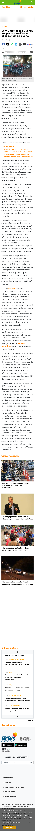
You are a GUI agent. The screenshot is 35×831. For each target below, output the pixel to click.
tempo (11, 288)
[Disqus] (17, 616)
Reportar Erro (10, 796)
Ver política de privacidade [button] (12, 822)
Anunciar (7, 782)
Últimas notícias (27, 7)
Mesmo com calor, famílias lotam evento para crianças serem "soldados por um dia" (17, 711)
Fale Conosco (9, 792)
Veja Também (10, 456)
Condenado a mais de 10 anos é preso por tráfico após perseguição (16, 677)
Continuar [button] (9, 827)
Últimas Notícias (9, 648)
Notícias (30, 720)
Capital (4, 27)
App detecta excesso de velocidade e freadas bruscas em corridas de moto (17, 664)
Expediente (8, 778)
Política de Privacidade (13, 787)
